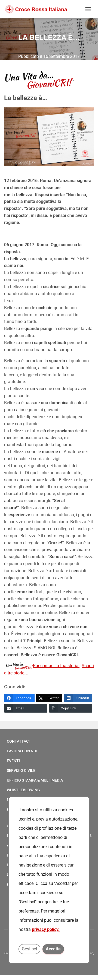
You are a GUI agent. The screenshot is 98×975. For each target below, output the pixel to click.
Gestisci (29, 948)
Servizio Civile (21, 770)
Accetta (53, 948)
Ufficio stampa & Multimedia (35, 780)
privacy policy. (46, 929)
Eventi (13, 761)
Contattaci (18, 741)
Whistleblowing (23, 790)
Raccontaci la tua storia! (56, 665)
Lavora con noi (22, 751)
